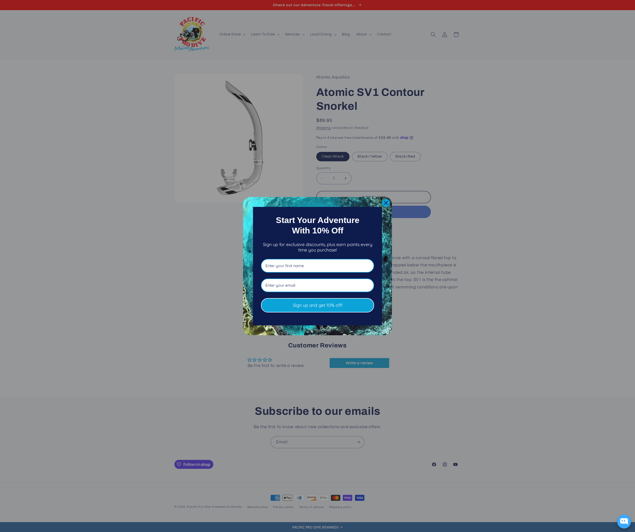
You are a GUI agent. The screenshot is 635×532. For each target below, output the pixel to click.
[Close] (386, 203)
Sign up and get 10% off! (317, 305)
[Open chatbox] (624, 522)
